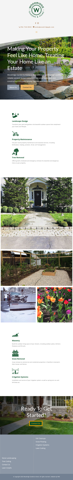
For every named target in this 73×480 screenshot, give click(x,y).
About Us (13, 87)
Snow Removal (18, 359)
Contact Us (27, 87)
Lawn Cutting (40, 448)
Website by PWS (55, 476)
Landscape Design (20, 121)
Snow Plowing (41, 442)
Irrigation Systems (20, 377)
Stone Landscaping (9, 458)
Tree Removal (18, 157)
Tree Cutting (6, 461)
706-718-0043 (26, 27)
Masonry (16, 340)
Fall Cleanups (41, 438)
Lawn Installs (7, 468)
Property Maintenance (22, 139)
